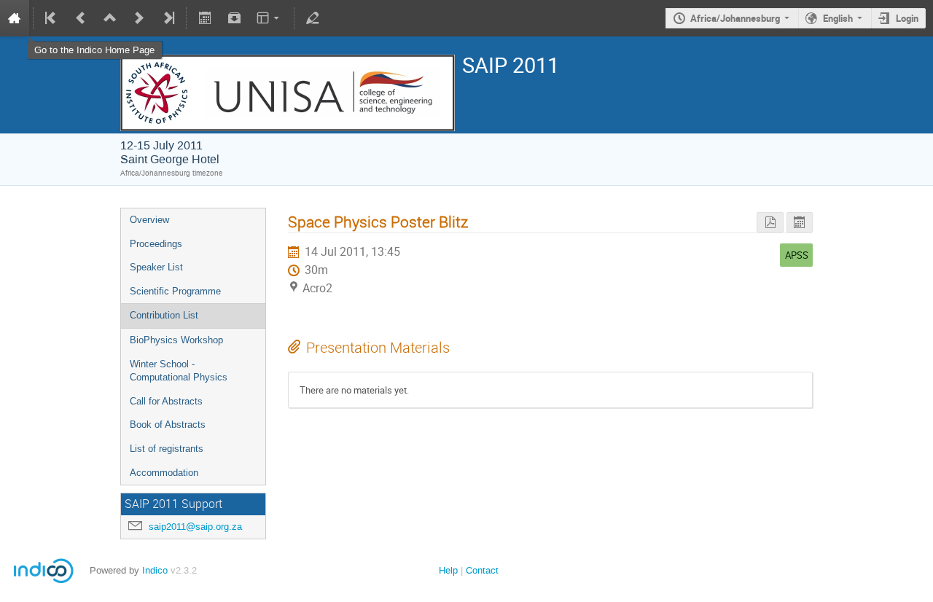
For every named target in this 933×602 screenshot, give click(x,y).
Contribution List (164, 315)
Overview (149, 219)
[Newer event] (139, 18)
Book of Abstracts (168, 424)
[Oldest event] (51, 18)
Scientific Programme (175, 291)
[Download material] (234, 18)
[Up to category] (110, 18)
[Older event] (80, 18)
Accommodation (164, 472)
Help (448, 570)
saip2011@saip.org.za (195, 526)
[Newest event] (167, 18)
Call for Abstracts (166, 401)
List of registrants (166, 448)
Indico (155, 570)
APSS (796, 255)
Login (907, 18)
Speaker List (156, 267)
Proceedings (156, 243)
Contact (482, 570)
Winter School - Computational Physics (178, 371)
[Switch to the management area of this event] (312, 18)
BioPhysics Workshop (176, 340)
